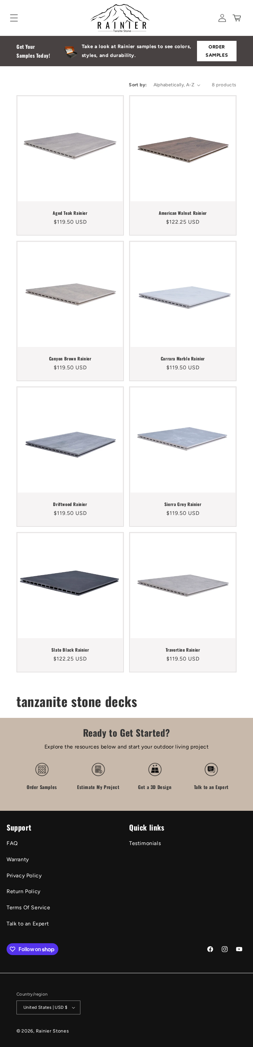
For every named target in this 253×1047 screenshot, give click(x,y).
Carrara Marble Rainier (183, 358)
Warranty (18, 859)
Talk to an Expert (28, 923)
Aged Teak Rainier (70, 213)
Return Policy (24, 891)
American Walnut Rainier (183, 213)
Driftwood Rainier (70, 504)
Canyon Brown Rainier (70, 358)
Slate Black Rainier (70, 650)
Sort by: (138, 85)
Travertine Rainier (183, 650)
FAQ (12, 843)
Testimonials (145, 843)
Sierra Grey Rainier (182, 504)
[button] (14, 18)
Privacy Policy (24, 875)
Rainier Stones (52, 1031)
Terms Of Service (28, 907)
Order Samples (217, 51)
